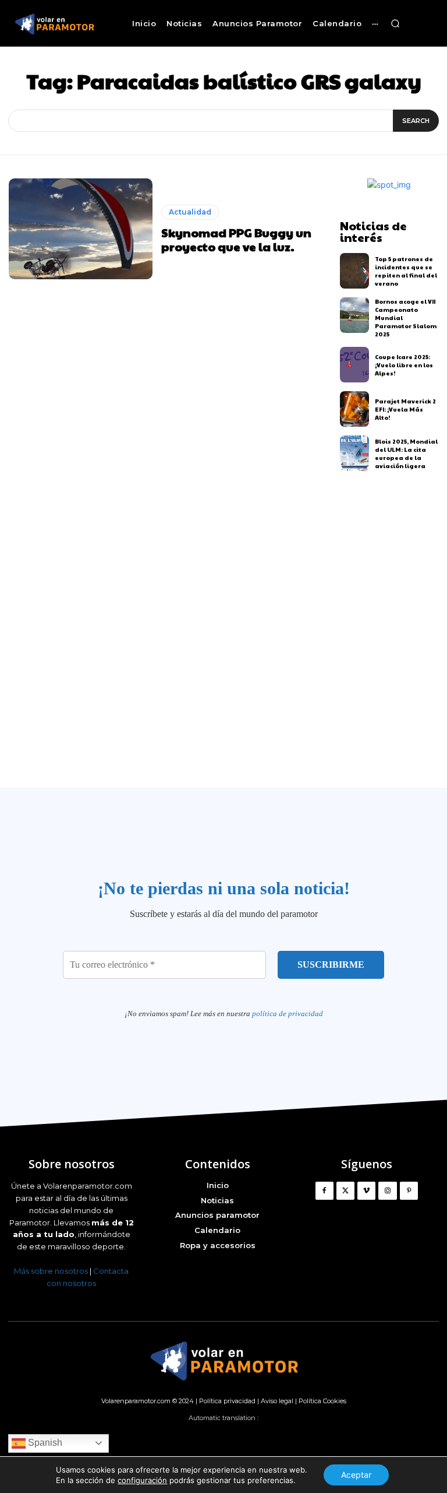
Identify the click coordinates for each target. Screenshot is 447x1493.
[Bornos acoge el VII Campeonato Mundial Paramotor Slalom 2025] (355, 315)
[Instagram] (387, 1191)
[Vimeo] (366, 1191)
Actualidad (190, 212)
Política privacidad (227, 1401)
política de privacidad (287, 1013)
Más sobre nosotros (51, 1271)
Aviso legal (277, 1401)
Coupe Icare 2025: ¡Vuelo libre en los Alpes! (404, 365)
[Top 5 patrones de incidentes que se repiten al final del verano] (355, 271)
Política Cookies (322, 1401)
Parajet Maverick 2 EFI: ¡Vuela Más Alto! (405, 409)
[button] (395, 23)
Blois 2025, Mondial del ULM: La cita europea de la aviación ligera (406, 453)
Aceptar (356, 1475)
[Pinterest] (409, 1191)
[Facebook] (324, 1191)
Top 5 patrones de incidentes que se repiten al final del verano (406, 271)
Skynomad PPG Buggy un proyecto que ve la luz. (236, 239)
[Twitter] (345, 1191)
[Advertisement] (223, 648)
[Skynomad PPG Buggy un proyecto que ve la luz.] (80, 228)
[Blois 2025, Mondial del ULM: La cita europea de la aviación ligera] (355, 453)
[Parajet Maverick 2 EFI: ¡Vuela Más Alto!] (355, 409)
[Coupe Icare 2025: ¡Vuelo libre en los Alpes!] (355, 364)
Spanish (44, 1443)
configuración (142, 1480)
